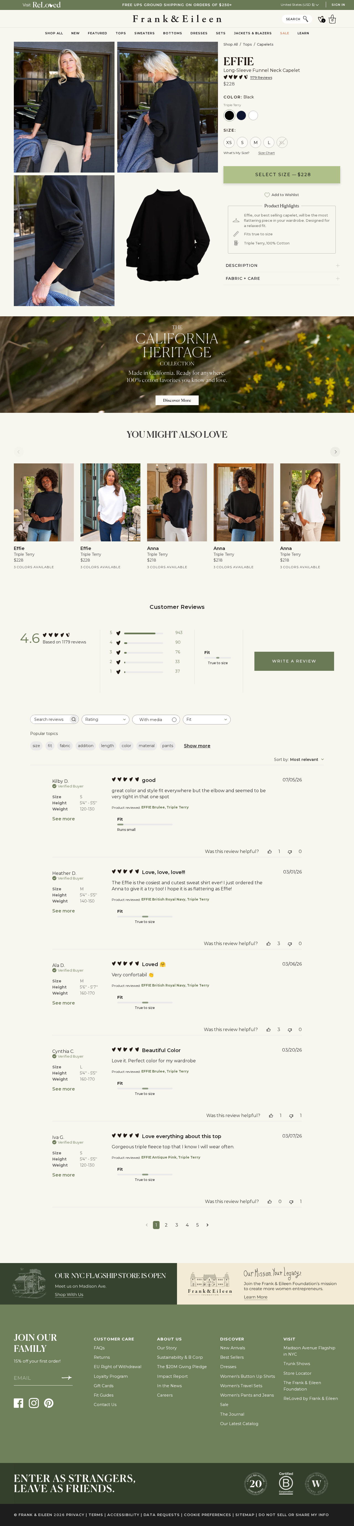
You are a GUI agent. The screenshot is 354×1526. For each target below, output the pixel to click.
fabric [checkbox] (65, 745)
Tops (247, 44)
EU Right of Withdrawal (117, 1366)
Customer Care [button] (114, 1339)
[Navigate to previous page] (146, 1225)
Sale (224, 1404)
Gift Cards (103, 1385)
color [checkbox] (126, 745)
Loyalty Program (111, 1376)
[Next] (335, 452)
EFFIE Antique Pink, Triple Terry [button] (170, 1157)
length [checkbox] (107, 745)
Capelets (265, 44)
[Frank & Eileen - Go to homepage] (177, 18)
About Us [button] (169, 1339)
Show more (197, 745)
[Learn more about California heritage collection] (177, 364)
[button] (146, 633)
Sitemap (246, 1515)
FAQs (99, 1347)
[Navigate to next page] (207, 1225)
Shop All (230, 44)
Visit (27, 4)
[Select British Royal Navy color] (241, 115)
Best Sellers (232, 1357)
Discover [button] (232, 1339)
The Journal (232, 1414)
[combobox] (105, 719)
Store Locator (297, 1373)
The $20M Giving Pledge (182, 1366)
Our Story (167, 1347)
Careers (165, 1395)
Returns (102, 1357)
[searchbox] (49, 719)
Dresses (228, 1366)
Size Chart (266, 153)
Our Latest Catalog (239, 1423)
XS (229, 142)
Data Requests (163, 1515)
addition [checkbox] (85, 745)
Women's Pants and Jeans (247, 1395)
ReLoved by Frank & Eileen (310, 1398)
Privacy (76, 1515)
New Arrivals (232, 1347)
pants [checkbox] (167, 745)
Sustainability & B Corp (180, 1357)
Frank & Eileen (35, 1515)
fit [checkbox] (50, 745)
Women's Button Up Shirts (247, 1376)
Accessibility (124, 1515)
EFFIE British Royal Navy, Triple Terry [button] (175, 899)
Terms (97, 1515)
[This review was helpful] (269, 851)
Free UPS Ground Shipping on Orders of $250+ (177, 5)
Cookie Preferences (209, 1515)
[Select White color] (253, 115)
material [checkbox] (147, 745)
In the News (169, 1385)
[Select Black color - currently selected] (229, 115)
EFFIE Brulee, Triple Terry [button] (165, 807)
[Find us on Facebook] (19, 1402)
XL (282, 142)
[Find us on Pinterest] (49, 1402)
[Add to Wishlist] (66, 471)
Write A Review (294, 661)
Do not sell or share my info (294, 1515)
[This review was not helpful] (289, 851)
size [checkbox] (36, 745)
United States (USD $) (298, 4)
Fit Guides (103, 1395)
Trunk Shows (296, 1363)
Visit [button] (289, 1339)
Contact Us (105, 1404)
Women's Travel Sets (241, 1385)
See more (63, 818)
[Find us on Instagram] (34, 1402)
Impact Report (172, 1376)
